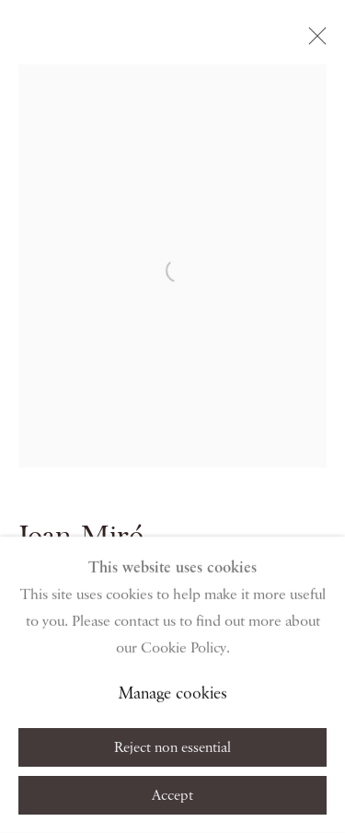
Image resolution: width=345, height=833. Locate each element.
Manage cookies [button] (173, 694)
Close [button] (313, 41)
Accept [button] (172, 796)
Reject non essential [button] (172, 748)
